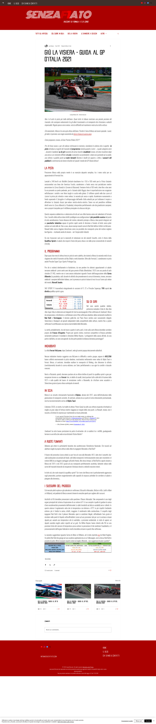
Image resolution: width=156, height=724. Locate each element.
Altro (102, 33)
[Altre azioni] (110, 46)
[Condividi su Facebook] (45, 566)
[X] (151, 3)
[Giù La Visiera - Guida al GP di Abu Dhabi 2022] (49, 592)
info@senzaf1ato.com (49, 657)
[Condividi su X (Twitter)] (50, 566)
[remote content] (78, 421)
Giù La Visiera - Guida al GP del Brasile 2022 (77, 603)
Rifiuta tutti (139, 721)
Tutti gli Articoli (42, 33)
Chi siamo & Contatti (111, 656)
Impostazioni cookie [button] (127, 721)
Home (105, 648)
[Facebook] (148, 3)
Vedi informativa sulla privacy (65, 722)
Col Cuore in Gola (57, 33)
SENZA (42, 15)
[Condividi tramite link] (54, 566)
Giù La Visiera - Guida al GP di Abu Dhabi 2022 (48, 603)
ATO (79, 15)
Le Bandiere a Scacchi (89, 33)
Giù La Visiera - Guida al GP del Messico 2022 (107, 603)
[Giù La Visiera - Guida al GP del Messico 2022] (107, 592)
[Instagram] (145, 3)
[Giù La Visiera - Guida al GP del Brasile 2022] (78, 592)
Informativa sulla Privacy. (88, 668)
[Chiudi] (154, 721)
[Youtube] (142, 3)
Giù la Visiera (73, 33)
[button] (118, 33)
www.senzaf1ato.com (54, 670)
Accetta (148, 721)
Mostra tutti (117, 581)
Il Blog (105, 652)
